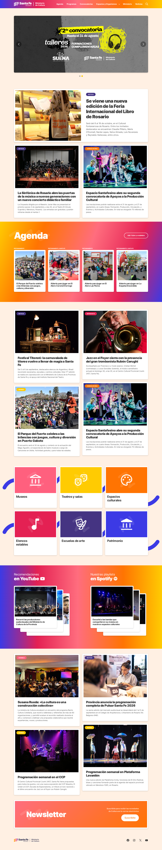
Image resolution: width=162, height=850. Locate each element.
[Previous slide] (19, 44)
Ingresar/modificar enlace (27, 574)
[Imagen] (81, 44)
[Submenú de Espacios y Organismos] (119, 4)
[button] (80, 76)
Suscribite (130, 817)
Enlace (17, 468)
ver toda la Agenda (136, 235)
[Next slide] (143, 44)
